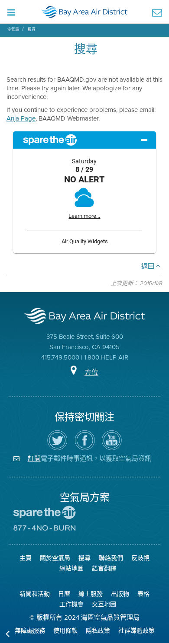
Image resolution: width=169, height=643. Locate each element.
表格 (143, 593)
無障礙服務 (30, 630)
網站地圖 (71, 568)
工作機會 (71, 604)
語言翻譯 (104, 568)
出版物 (120, 593)
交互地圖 (104, 604)
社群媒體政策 (136, 630)
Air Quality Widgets (85, 241)
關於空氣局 (55, 558)
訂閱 (34, 458)
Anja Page (21, 118)
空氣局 (13, 29)
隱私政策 (98, 630)
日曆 (64, 593)
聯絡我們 (111, 558)
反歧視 (140, 558)
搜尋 (32, 29)
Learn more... (84, 216)
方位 (91, 372)
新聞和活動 (35, 593)
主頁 (26, 558)
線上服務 (90, 593)
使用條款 (65, 630)
